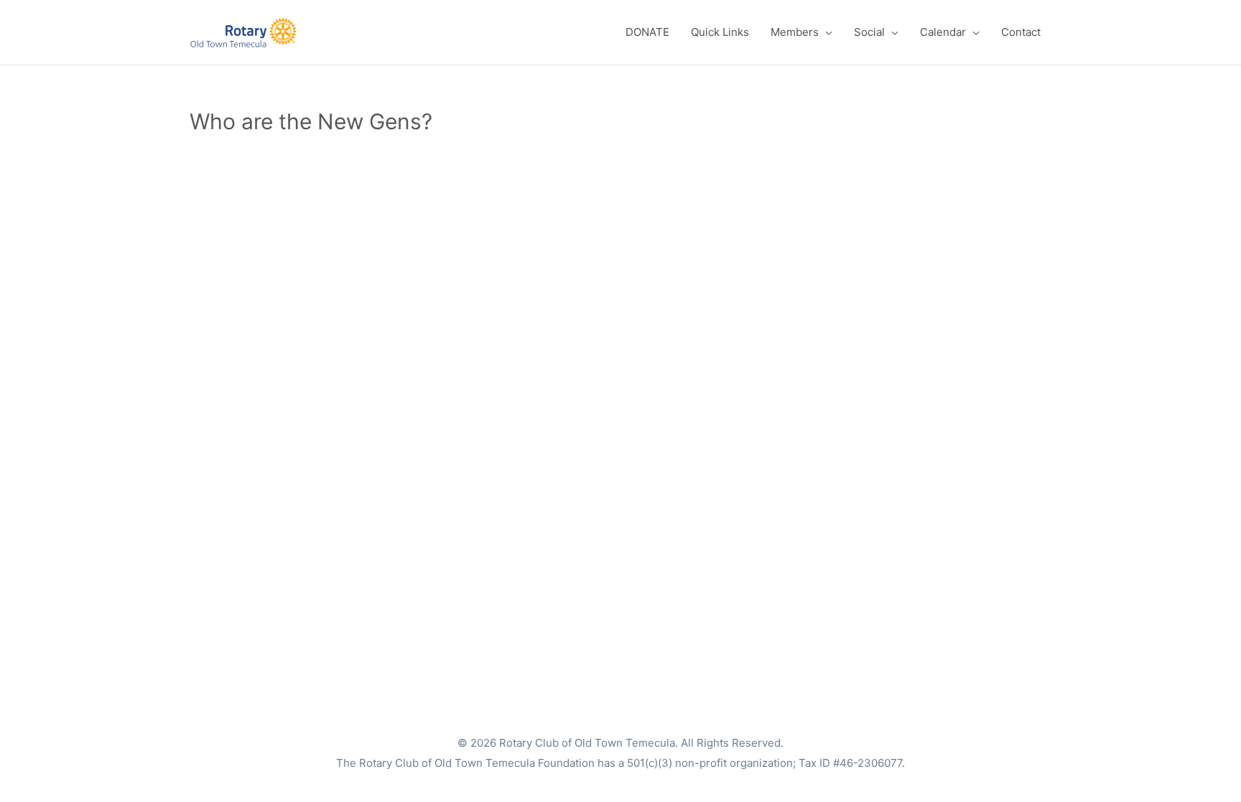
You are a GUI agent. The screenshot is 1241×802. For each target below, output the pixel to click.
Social (869, 32)
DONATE (647, 32)
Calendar (943, 32)
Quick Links (720, 32)
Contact (1021, 32)
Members (795, 32)
